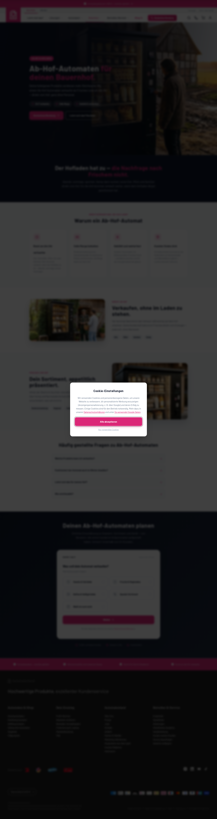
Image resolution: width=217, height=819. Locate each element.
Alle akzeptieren (108, 421)
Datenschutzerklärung (94, 412)
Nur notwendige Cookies (108, 429)
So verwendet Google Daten (128, 412)
